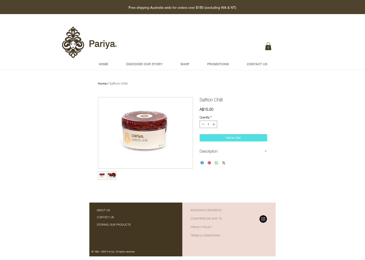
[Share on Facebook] (202, 163)
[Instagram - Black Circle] (263, 219)
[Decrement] (202, 124)
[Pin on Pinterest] (209, 163)
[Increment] (214, 124)
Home (102, 83)
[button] (268, 46)
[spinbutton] (208, 124)
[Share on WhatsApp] (216, 163)
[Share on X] (223, 163)
